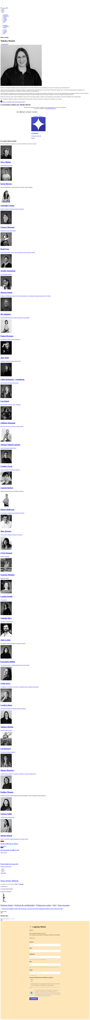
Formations (5, 14)
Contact (4, 20)
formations (5, 25)
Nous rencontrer (64, 905)
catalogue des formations (51, 108)
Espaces (5, 17)
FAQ (54, 905)
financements (50, 107)
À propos (5, 19)
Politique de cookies (43, 905)
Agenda (4, 18)
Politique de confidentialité (25, 905)
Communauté (6, 15)
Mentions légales (7, 905)
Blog (4, 21)
